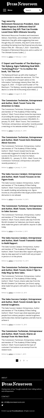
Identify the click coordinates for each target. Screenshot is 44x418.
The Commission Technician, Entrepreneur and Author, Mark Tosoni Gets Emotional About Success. (22, 140)
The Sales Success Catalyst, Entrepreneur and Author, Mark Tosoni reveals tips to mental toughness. (22, 302)
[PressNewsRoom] (22, 4)
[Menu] (4, 10)
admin (11, 57)
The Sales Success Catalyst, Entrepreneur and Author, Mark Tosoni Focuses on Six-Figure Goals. (22, 177)
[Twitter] (2, 405)
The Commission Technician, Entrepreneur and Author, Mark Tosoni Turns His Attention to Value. (22, 103)
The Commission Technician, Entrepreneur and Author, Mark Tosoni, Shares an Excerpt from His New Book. (22, 334)
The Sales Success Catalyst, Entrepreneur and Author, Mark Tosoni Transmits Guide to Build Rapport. (22, 241)
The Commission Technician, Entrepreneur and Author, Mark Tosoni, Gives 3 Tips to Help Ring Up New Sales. (22, 270)
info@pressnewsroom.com (14, 402)
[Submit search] (40, 10)
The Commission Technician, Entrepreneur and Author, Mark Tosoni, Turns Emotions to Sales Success (22, 209)
